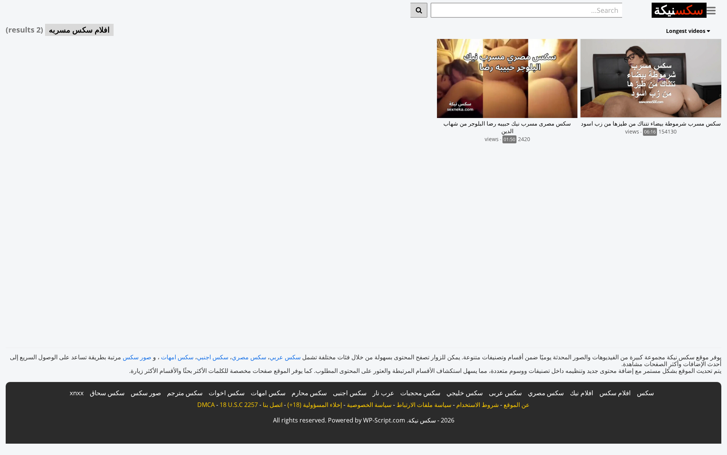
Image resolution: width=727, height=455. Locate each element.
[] (418, 10)
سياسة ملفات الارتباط (423, 405)
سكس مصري (249, 357)
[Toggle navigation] (714, 9)
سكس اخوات (227, 392)
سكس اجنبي (212, 357)
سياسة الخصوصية (369, 405)
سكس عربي (285, 357)
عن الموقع (517, 405)
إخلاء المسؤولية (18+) (314, 405)
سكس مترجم (185, 392)
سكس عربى (505, 392)
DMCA (206, 405)
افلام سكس (615, 392)
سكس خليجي (464, 392)
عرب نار (383, 392)
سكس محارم (309, 392)
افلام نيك (581, 392)
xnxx (77, 392)
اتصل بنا (272, 405)
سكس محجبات (420, 392)
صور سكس (137, 357)
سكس (645, 392)
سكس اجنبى (350, 392)
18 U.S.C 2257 (239, 405)
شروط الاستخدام (477, 405)
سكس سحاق (107, 392)
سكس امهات (177, 357)
